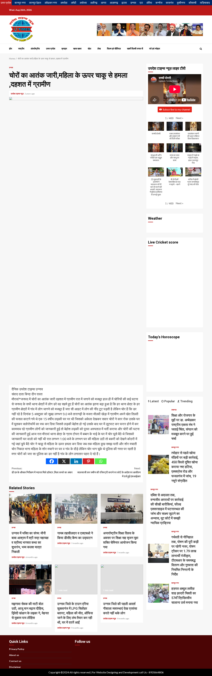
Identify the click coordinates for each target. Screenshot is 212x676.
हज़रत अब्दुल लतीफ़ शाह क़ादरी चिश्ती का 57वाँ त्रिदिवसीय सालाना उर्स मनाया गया (158, 593)
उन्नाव (133, 2)
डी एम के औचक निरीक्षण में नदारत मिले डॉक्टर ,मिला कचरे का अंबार (42, 470)
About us (14, 655)
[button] (179, 118)
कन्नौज (159, 2)
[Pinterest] (88, 461)
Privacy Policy (16, 649)
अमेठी (73, 2)
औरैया (149, 2)
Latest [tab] (154, 401)
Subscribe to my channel (176, 109)
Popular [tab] (169, 401)
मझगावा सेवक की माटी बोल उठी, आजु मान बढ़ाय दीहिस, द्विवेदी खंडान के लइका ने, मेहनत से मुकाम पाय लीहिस (30, 579)
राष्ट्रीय (21, 48)
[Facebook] (51, 461)
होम (10, 48)
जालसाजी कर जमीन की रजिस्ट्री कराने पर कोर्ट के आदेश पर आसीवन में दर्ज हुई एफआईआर (109, 472)
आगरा (103, 2)
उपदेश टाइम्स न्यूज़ (17, 93)
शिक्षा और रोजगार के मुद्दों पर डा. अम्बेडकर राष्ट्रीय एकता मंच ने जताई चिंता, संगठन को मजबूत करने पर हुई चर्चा (158, 424)
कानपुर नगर (20, 2)
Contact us (15, 661)
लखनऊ (174, 410)
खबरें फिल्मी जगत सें (135, 48)
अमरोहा (63, 2)
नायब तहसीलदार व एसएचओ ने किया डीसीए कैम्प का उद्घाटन (76, 509)
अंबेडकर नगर (51, 2)
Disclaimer (15, 667)
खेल (89, 48)
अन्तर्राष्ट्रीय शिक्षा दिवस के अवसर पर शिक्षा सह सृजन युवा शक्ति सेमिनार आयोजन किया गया (122, 509)
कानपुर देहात (35, 2)
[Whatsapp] (100, 461)
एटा (141, 2)
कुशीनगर (181, 2)
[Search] (201, 49)
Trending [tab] (186, 401)
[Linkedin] (76, 461)
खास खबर (77, 48)
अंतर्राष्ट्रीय (35, 48)
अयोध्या (83, 2)
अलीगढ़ (93, 2)
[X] (64, 461)
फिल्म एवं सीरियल (114, 48)
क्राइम (64, 48)
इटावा (124, 2)
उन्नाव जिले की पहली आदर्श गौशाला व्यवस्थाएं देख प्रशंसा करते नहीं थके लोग (122, 579)
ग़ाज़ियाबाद (205, 2)
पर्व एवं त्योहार (154, 48)
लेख (99, 48)
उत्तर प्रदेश (6, 2)
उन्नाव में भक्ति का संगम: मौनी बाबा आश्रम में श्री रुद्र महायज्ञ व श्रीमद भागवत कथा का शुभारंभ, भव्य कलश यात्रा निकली (30, 509)
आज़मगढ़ (114, 2)
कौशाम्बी (192, 2)
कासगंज (169, 2)
